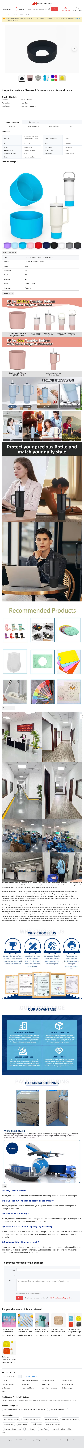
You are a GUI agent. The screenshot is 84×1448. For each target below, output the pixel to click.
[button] (75, 126)
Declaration (63, 1440)
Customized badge (8, 1384)
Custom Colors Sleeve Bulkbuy (62, 1429)
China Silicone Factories (11, 1419)
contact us (77, 18)
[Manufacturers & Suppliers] (42, 4)
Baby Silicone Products (29, 1381)
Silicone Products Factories (31, 1419)
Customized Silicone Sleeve (12, 1429)
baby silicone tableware (49, 1388)
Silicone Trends (43, 1429)
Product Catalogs (31, 1376)
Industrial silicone (67, 1384)
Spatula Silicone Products (12, 1409)
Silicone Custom (9, 1424)
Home (3, 15)
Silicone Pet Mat (67, 1381)
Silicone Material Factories (70, 1419)
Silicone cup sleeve (48, 1381)
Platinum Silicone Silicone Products (35, 1409)
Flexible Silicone (36, 1424)
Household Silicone (28, 1388)
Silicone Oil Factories (51, 1419)
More (4, 1433)
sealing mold (6, 1388)
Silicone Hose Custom (53, 1424)
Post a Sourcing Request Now (61, 1298)
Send (19, 1298)
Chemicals (11, 15)
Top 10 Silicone (29, 1429)
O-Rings (4, 1381)
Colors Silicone (22, 1424)
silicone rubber (46, 1384)
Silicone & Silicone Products (23, 15)
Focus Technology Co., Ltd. (28, 1440)
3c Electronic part (67, 1388)
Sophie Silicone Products (58, 1409)
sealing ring (25, 1384)
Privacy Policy (72, 1440)
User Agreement (53, 1440)
